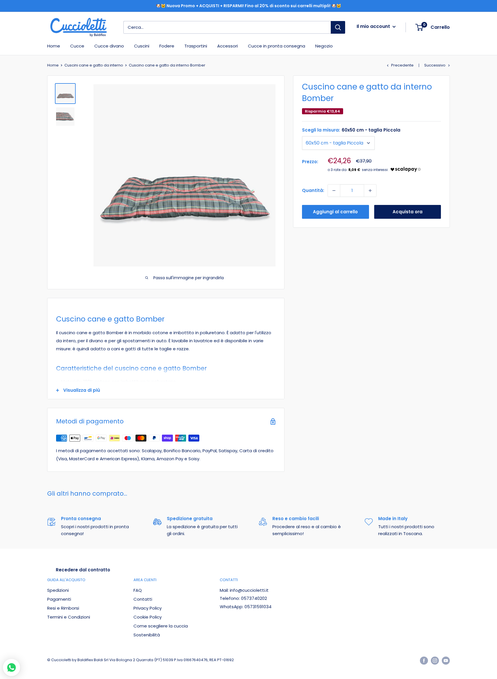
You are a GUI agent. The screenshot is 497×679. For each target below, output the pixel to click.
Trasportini (195, 46)
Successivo (435, 65)
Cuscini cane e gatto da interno (93, 65)
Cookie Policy (147, 617)
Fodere (166, 46)
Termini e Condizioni (68, 617)
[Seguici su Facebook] (424, 661)
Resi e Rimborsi (63, 608)
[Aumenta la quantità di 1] (370, 191)
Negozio (324, 46)
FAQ (137, 590)
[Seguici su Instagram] (435, 661)
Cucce (77, 46)
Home (53, 46)
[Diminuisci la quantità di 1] (334, 191)
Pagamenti (59, 599)
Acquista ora (408, 212)
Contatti (142, 599)
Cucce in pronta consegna (276, 46)
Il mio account (374, 26)
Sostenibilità (146, 635)
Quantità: (313, 190)
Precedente (402, 65)
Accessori (227, 46)
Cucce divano (109, 46)
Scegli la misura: (351, 130)
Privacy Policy (147, 608)
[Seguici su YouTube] (446, 661)
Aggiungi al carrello (335, 212)
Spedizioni (58, 590)
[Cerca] (338, 27)
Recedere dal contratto (83, 570)
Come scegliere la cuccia (160, 626)
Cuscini (141, 46)
